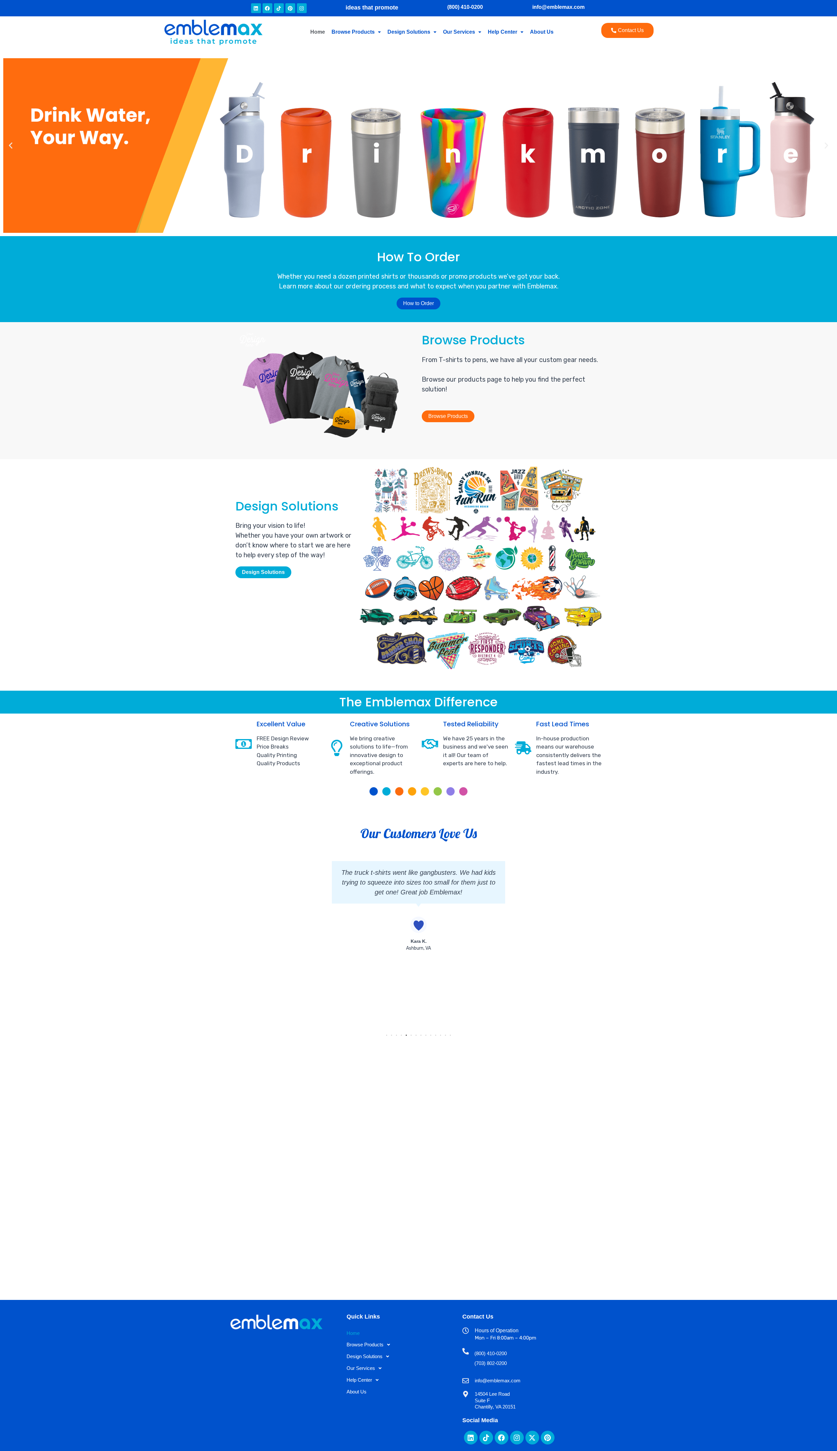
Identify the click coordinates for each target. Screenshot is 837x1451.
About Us (542, 32)
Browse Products (353, 32)
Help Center (502, 32)
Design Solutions (408, 32)
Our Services (459, 32)
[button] (356, 32)
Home (317, 32)
